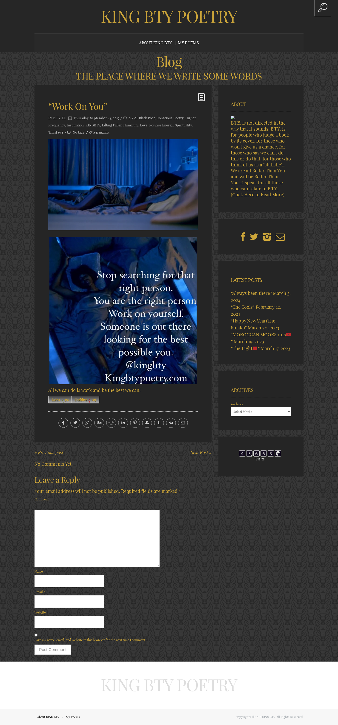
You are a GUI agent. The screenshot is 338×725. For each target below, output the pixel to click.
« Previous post (48, 452)
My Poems (188, 43)
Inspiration (75, 125)
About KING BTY (155, 43)
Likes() (60, 400)
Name (39, 571)
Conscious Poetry (170, 118)
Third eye (55, 132)
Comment (41, 499)
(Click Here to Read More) (257, 194)
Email (39, 592)
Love (143, 125)
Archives (237, 404)
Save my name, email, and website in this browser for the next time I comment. (90, 640)
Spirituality (183, 125)
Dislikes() (85, 400)
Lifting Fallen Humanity (120, 125)
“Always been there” (251, 293)
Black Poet (147, 118)
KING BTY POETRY (169, 16)
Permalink (101, 132)
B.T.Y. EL (59, 118)
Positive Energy (161, 125)
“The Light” (245, 348)
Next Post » (201, 452)
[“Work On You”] (123, 184)
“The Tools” (243, 307)
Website (40, 612)
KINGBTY (93, 125)
